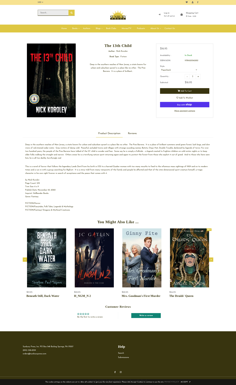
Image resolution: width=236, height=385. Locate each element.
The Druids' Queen (181, 295)
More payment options (184, 111)
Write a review (146, 316)
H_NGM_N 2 (82, 295)
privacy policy (171, 382)
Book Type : (115, 57)
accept (186, 382)
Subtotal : (164, 83)
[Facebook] (197, 2)
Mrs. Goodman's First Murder (141, 295)
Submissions (123, 357)
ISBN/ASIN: (165, 61)
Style (162, 66)
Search (121, 353)
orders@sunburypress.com (34, 354)
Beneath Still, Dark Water (42, 295)
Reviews (132, 133)
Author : (112, 51)
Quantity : (164, 76)
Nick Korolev (33, 180)
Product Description (109, 133)
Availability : (165, 55)
